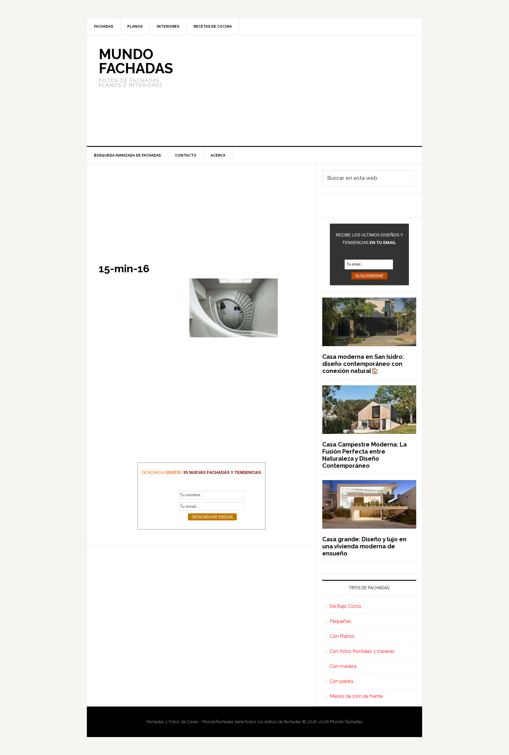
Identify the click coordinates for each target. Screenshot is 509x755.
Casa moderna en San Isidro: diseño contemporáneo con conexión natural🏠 (363, 363)
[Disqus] (201, 617)
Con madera (343, 666)
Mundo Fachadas (136, 61)
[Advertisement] (298, 90)
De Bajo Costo (345, 606)
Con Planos (342, 636)
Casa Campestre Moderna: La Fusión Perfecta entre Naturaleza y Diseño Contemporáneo (364, 455)
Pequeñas (340, 621)
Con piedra (341, 681)
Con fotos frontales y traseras (362, 651)
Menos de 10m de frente (356, 696)
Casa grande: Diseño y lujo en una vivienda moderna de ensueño (364, 546)
